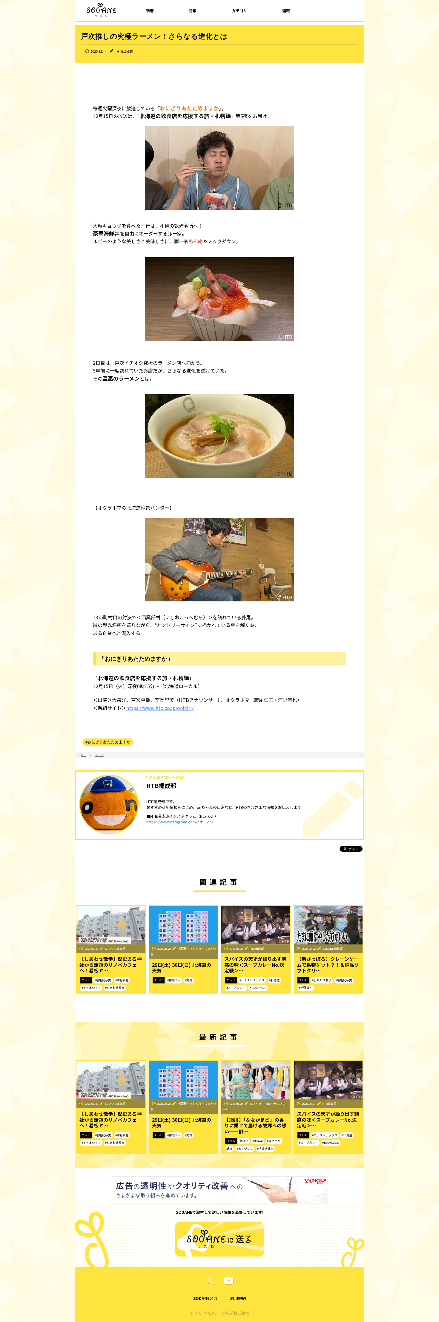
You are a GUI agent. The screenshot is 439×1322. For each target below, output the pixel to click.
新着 (150, 10)
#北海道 (274, 980)
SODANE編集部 (115, 948)
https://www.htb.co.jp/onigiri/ (160, 707)
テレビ (99, 755)
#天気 (188, 980)
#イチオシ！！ (91, 988)
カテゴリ (239, 10)
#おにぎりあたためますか (107, 742)
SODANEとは (205, 1298)
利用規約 (238, 1298)
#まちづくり (245, 1148)
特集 (193, 10)
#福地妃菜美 (103, 980)
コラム (230, 1141)
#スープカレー (235, 988)
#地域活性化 (265, 1148)
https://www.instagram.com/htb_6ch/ (179, 822)
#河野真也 (122, 980)
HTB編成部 (125, 51)
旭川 (229, 1148)
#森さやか (273, 1141)
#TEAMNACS (258, 988)
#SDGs (244, 1141)
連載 (286, 10)
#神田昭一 (174, 980)
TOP (83, 755)
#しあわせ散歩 (115, 988)
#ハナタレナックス (252, 980)
